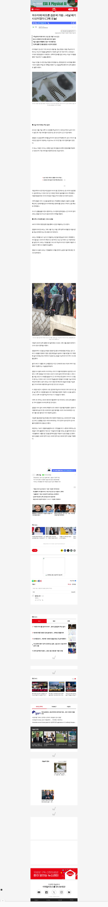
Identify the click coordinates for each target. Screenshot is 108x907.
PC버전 (71, 900)
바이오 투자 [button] (39, 706)
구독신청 (60, 900)
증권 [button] (54, 621)
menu (75, 9)
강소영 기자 (41, 26)
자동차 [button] (68, 706)
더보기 (73, 678)
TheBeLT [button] (54, 706)
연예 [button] (68, 621)
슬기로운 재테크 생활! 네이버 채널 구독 (53, 177)
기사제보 (48, 900)
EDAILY (32, 9)
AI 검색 (70, 9)
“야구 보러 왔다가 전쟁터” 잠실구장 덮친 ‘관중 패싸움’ (45, 479)
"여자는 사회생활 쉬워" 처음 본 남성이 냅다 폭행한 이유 (46, 481)
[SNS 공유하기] (74, 27)
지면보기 (36, 900)
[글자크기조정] (72, 27)
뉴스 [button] (39, 621)
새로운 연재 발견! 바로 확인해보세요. (53, 180)
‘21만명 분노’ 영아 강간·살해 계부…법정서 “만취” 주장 (46, 477)
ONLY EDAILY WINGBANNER (54, 9)
